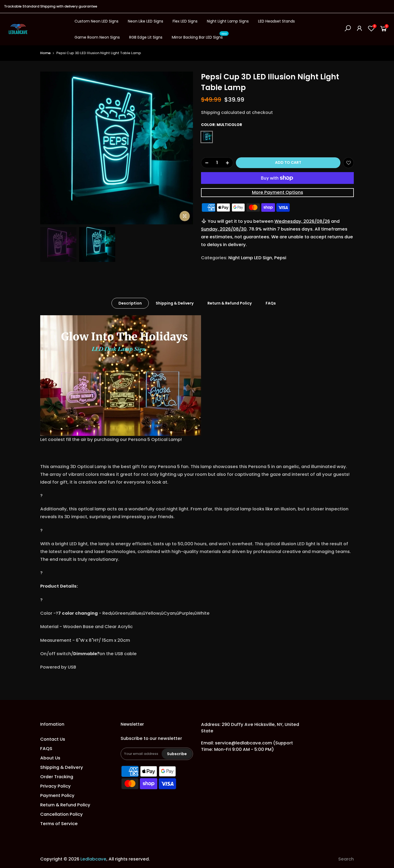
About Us (50, 758)
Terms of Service (59, 824)
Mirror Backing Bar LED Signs (199, 36)
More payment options (277, 192)
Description (130, 303)
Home (45, 52)
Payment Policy (57, 795)
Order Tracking (56, 777)
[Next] (183, 148)
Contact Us (52, 739)
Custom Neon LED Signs (96, 21)
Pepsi (280, 258)
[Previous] (49, 148)
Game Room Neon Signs (97, 37)
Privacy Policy (55, 786)
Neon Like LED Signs (145, 21)
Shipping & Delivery (175, 303)
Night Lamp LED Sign (250, 258)
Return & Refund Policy (229, 303)
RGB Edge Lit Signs (145, 37)
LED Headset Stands (276, 21)
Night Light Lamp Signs (228, 21)
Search (346, 859)
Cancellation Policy (61, 814)
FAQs (271, 303)
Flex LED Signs (185, 21)
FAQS (46, 748)
